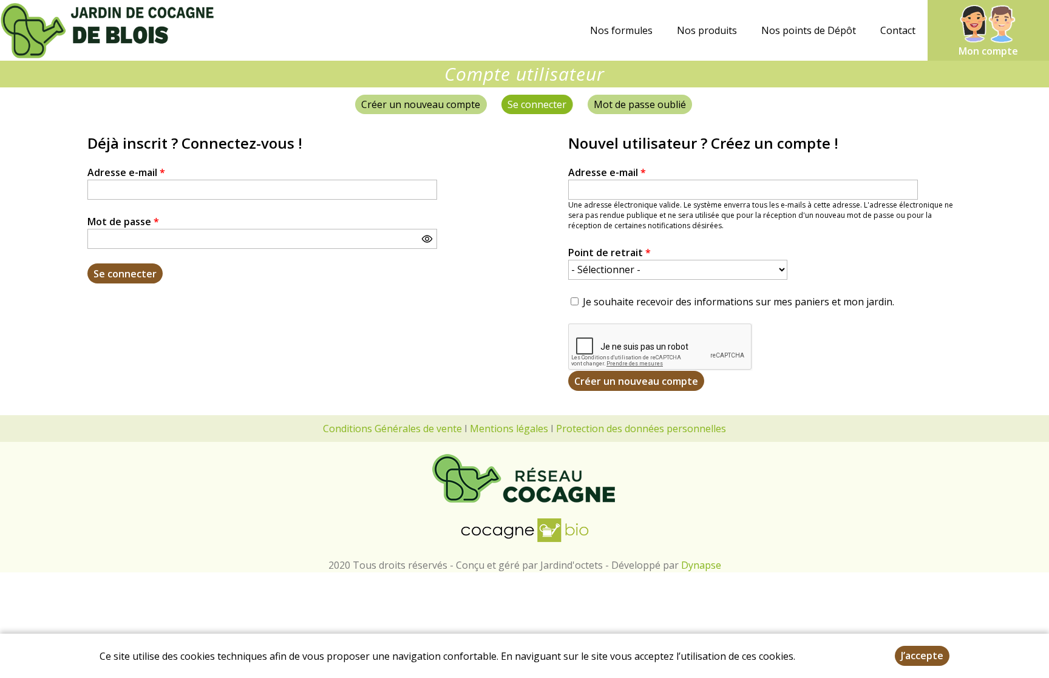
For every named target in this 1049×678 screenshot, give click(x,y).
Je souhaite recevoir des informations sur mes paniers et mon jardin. (738, 301)
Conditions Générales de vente (392, 428)
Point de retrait (609, 252)
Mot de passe (123, 221)
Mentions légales (509, 428)
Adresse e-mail (126, 172)
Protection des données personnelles (641, 428)
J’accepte (922, 655)
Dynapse (701, 565)
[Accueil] (109, 30)
